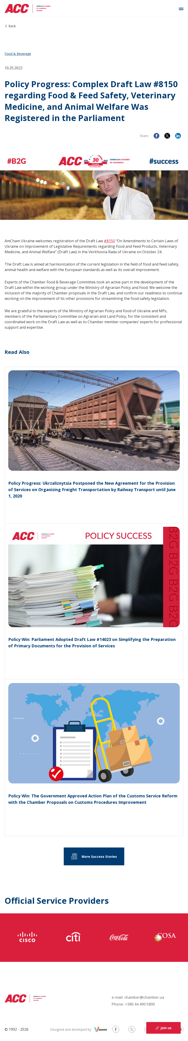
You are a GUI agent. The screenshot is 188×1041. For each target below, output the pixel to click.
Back (12, 26)
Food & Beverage (18, 53)
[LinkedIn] (178, 136)
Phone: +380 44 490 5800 (133, 1004)
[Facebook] (156, 136)
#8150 (109, 240)
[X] (167, 136)
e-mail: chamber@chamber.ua (138, 997)
